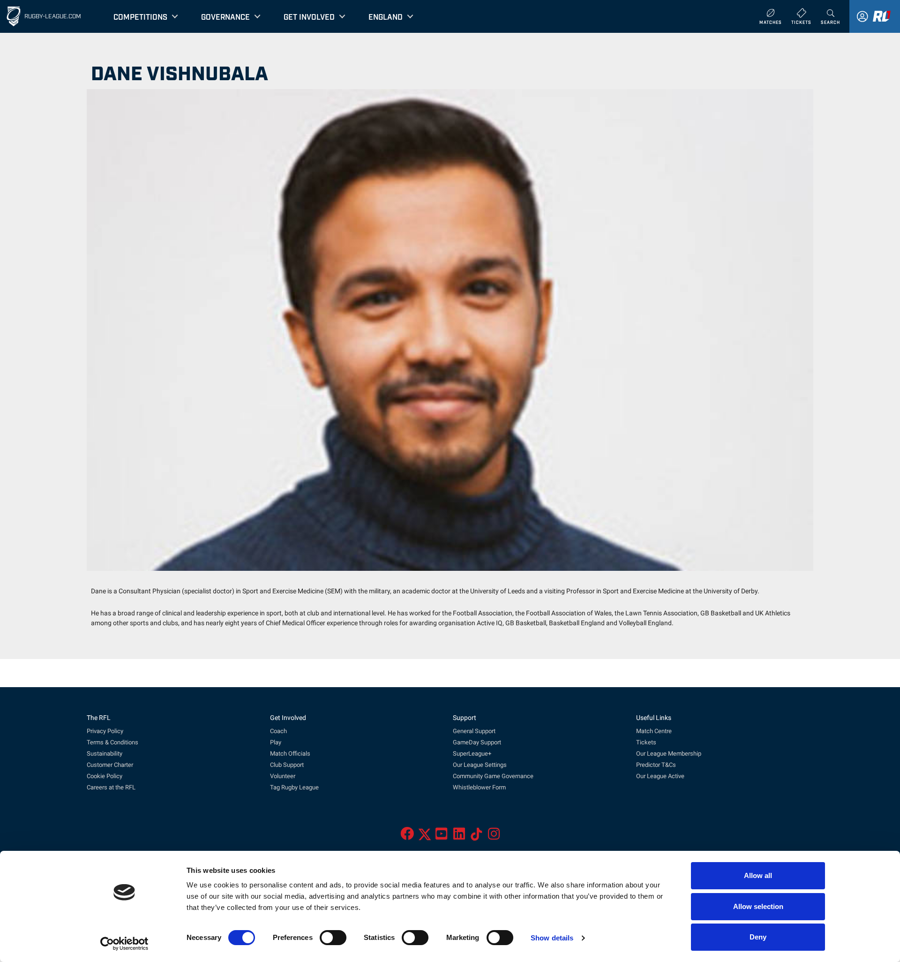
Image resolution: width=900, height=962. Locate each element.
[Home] (14, 16)
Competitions (140, 16)
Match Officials (290, 753)
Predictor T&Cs (656, 764)
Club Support (287, 764)
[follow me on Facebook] (407, 836)
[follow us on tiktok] (476, 836)
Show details (552, 938)
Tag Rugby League (294, 787)
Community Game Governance (493, 776)
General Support (474, 731)
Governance (225, 16)
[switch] (333, 937)
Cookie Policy (104, 776)
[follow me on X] (425, 836)
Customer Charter (110, 764)
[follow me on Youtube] (441, 836)
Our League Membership (668, 753)
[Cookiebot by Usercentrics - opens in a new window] (124, 944)
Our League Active (660, 776)
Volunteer (282, 776)
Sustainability (104, 753)
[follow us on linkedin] (459, 836)
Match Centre (654, 731)
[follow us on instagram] (494, 836)
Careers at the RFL (111, 787)
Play (275, 742)
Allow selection (758, 906)
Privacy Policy (105, 731)
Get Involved (309, 16)
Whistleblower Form (479, 787)
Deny (758, 937)
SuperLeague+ (472, 753)
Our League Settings (480, 764)
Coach (278, 731)
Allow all (758, 875)
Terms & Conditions (112, 742)
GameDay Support (477, 742)
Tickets (646, 742)
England (385, 16)
